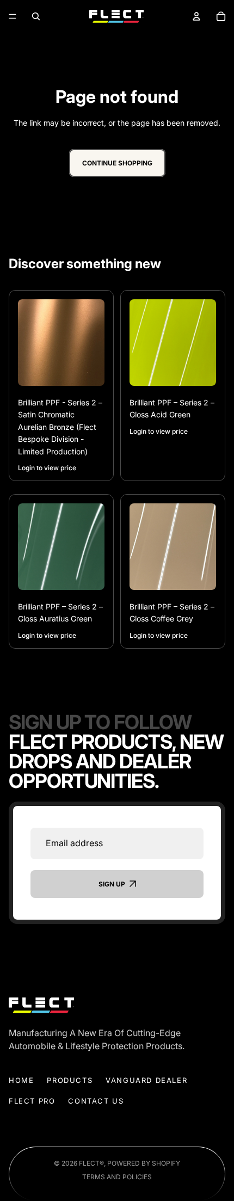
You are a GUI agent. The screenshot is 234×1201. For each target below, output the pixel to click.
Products (70, 1080)
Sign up (111, 883)
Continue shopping (117, 163)
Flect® (91, 1163)
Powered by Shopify (143, 1163)
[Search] (36, 16)
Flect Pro (32, 1101)
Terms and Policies (117, 1177)
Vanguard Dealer (146, 1080)
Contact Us (96, 1101)
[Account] (196, 16)
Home (21, 1080)
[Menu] (12, 16)
